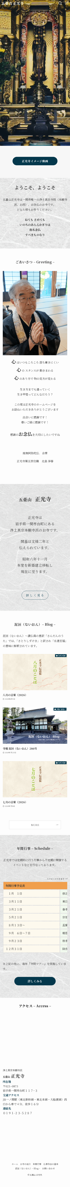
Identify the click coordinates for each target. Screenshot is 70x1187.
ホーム (15, 1164)
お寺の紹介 (25, 1164)
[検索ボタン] (60, 3)
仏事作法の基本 (50, 1164)
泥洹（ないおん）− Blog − (27, 1168)
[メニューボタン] (66, 3)
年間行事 (37, 1164)
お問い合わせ (48, 1168)
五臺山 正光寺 (12, 3)
